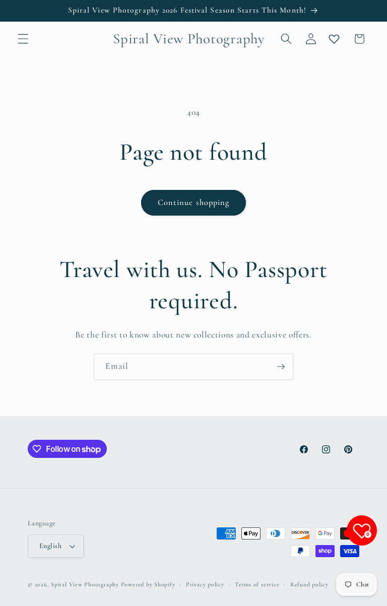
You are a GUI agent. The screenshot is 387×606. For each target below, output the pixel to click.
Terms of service (257, 584)
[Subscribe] (281, 367)
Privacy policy (205, 584)
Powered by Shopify (148, 584)
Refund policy (309, 584)
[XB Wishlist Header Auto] (334, 39)
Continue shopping (194, 202)
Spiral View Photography (85, 584)
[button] (23, 39)
